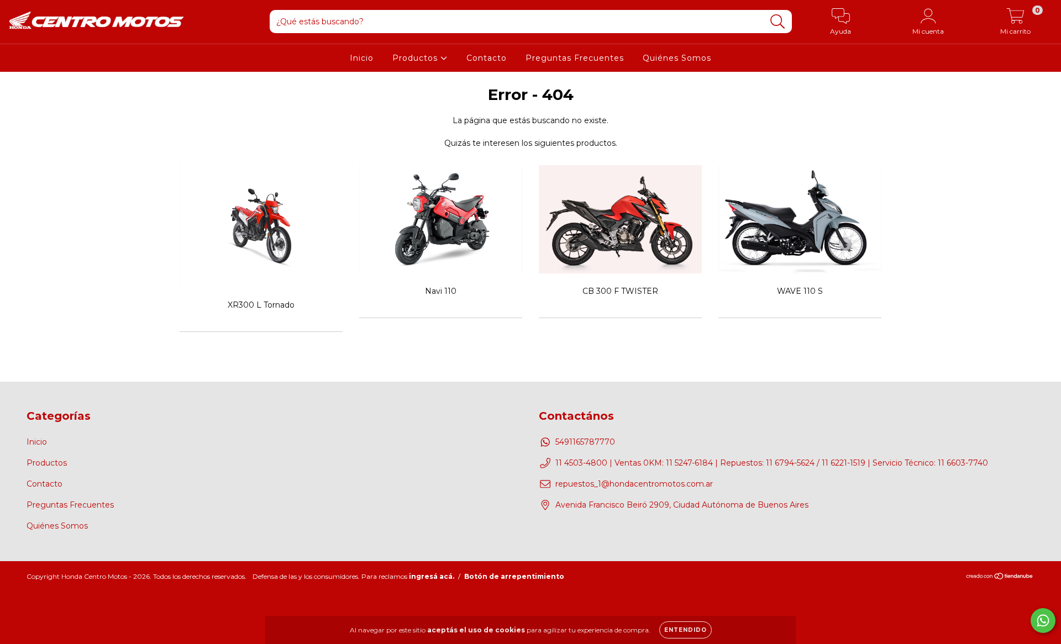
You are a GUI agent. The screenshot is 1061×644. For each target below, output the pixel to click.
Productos (416, 58)
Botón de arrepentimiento (514, 576)
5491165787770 (585, 442)
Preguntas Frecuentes (575, 58)
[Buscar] (778, 22)
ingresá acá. (431, 576)
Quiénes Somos (677, 58)
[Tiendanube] (999, 577)
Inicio (362, 58)
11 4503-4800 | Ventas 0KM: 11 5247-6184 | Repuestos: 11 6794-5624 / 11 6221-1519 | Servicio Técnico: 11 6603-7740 (771, 463)
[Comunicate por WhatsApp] (1043, 620)
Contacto (486, 58)
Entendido (685, 630)
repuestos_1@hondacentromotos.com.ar (634, 484)
